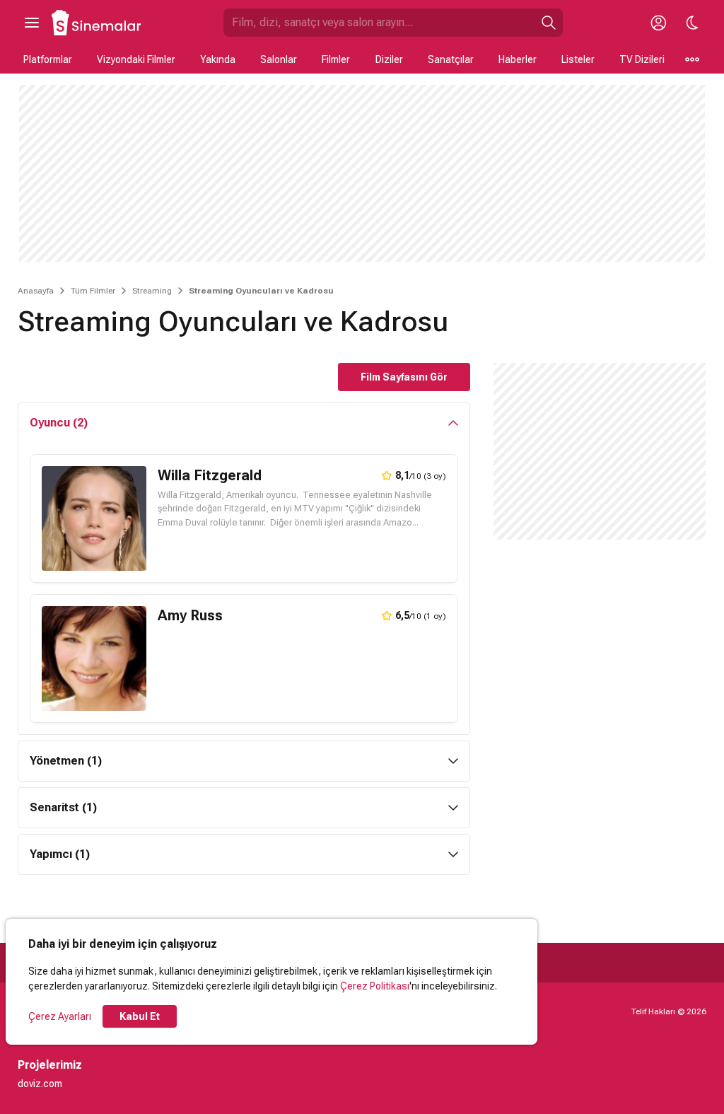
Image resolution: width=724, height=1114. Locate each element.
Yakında (217, 59)
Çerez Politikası (374, 986)
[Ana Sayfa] (97, 22)
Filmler (336, 59)
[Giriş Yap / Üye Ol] (658, 22)
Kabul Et (139, 1016)
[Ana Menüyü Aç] (32, 22)
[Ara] (549, 22)
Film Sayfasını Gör (404, 377)
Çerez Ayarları (59, 1016)
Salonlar (278, 59)
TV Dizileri (642, 59)
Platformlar (47, 59)
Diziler (389, 59)
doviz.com (40, 1083)
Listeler (578, 59)
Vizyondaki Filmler (136, 59)
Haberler (517, 59)
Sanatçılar (451, 59)
